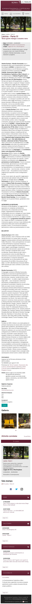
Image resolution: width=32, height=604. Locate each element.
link (29, 475)
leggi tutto (5, 517)
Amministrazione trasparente (20, 599)
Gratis (4, 405)
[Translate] (26, 1)
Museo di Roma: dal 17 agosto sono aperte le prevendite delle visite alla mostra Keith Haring (15, 560)
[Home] (16, 7)
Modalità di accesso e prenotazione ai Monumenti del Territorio (13, 553)
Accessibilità (5, 577)
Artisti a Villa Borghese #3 (9, 529)
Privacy (26, 601)
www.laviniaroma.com (8, 390)
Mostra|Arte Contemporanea (17, 45)
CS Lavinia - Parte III (8, 484)
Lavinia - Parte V (7, 461)
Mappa (27, 14)
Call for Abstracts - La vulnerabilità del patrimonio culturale (13, 511)
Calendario (17, 14)
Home (3, 34)
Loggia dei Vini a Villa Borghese (16, 46)
